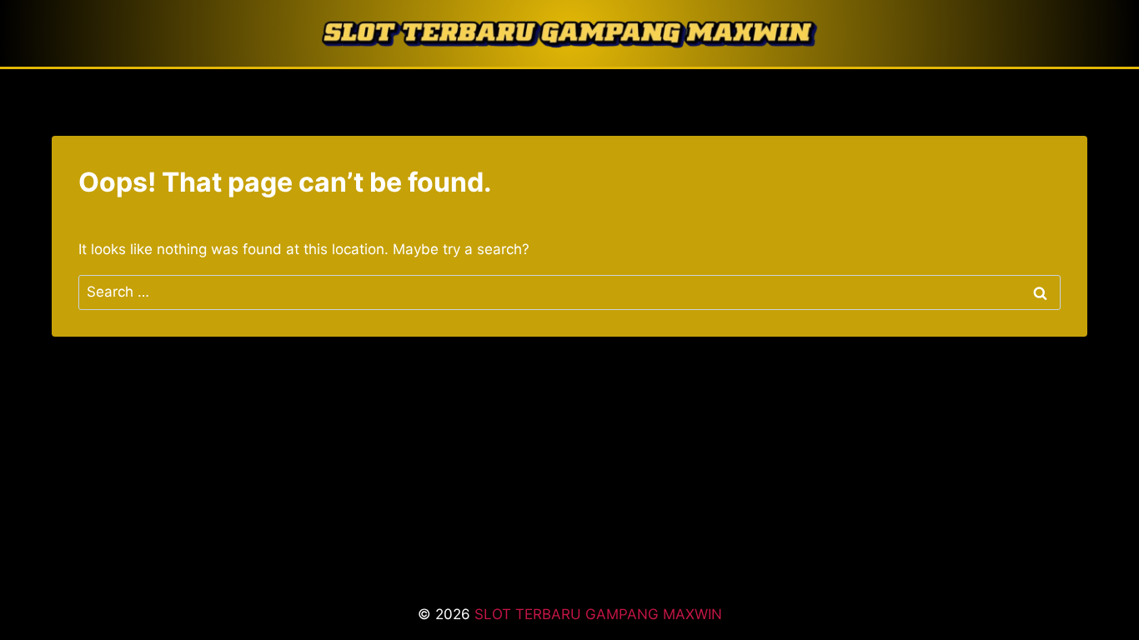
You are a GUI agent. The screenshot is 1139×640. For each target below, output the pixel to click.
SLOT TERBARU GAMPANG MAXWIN (598, 614)
